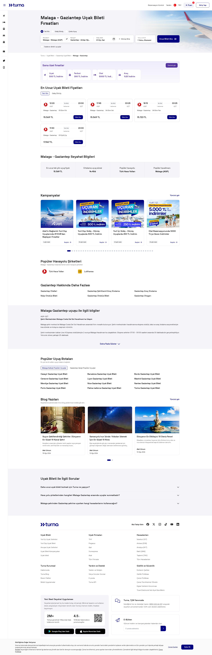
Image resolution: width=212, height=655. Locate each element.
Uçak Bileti (50, 56)
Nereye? (73, 38)
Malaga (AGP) (162, 171)
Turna (43, 56)
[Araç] (4, 35)
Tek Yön (45, 93)
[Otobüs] (4, 29)
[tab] (45, 31)
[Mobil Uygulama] (4, 67)
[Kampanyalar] (4, 61)
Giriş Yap (202, 5)
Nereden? (46, 38)
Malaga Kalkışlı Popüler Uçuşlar (54, 368)
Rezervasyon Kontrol (156, 5)
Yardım (168, 5)
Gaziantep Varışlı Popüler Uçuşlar (82, 368)
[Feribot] (4, 42)
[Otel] (4, 22)
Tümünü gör (171, 65)
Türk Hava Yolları (127, 171)
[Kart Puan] (4, 51)
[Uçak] (4, 16)
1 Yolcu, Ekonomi (144, 40)
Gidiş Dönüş (56, 93)
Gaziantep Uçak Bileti (63, 56)
